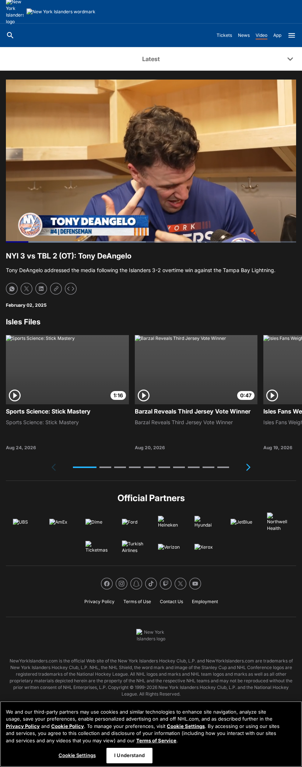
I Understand (129, 755)
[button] (84, 467)
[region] (151, 734)
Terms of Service (156, 740)
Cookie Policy (67, 726)
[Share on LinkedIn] (41, 289)
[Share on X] (26, 289)
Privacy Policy (23, 726)
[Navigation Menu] (291, 35)
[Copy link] (56, 289)
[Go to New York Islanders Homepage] (61, 11)
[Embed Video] (71, 289)
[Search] (10, 35)
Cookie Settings (186, 726)
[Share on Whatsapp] (12, 289)
